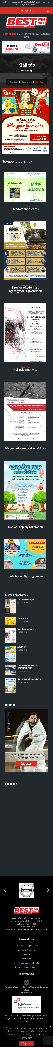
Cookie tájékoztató (26, 950)
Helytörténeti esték (25, 209)
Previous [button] (5, 889)
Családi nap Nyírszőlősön (25, 527)
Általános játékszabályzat (26, 967)
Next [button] (48, 889)
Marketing (26, 958)
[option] (34, 890)
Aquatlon (21, 647)
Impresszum (26, 954)
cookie (40, 1034)
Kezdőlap (14, 82)
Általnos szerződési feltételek (26, 963)
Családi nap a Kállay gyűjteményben (27, 667)
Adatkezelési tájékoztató (26, 945)
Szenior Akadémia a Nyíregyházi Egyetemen (25, 289)
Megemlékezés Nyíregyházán (25, 448)
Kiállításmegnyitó (25, 369)
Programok (27, 82)
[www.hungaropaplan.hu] (26, 740)
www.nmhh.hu (26, 992)
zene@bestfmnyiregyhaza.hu (34, 929)
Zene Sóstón (23, 618)
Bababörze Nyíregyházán (25, 576)
